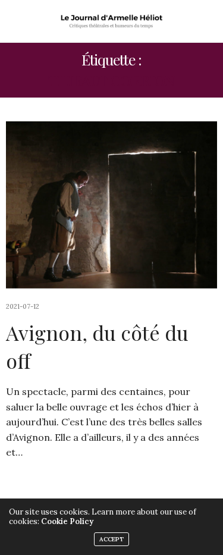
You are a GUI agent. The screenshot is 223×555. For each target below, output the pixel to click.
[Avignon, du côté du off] (111, 204)
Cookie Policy (67, 521)
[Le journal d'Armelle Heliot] (111, 21)
